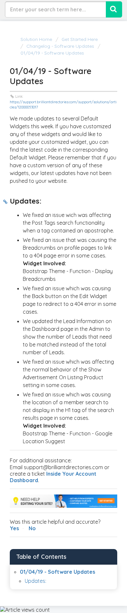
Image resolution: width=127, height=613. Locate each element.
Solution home (37, 39)
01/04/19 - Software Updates (57, 572)
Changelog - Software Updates (60, 46)
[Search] (114, 9)
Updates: (35, 581)
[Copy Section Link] (5, 202)
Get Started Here (80, 39)
